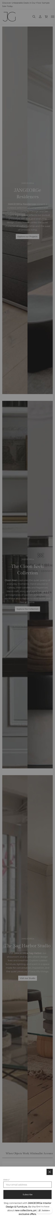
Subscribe (27, 1194)
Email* (6, 1180)
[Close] (50, 1172)
